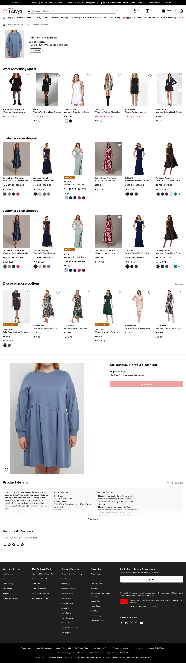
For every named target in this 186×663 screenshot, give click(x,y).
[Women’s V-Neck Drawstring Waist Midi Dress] (77, 306)
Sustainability (96, 616)
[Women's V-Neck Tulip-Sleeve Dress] (108, 306)
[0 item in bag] (181, 11)
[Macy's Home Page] (12, 11)
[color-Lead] (44, 194)
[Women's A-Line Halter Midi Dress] (16, 159)
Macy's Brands (67, 593)
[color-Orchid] (79, 197)
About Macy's (96, 574)
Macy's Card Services (40, 593)
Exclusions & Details (138, 606)
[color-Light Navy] (35, 194)
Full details (36, 50)
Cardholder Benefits (40, 579)
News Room (95, 606)
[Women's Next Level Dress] (77, 89)
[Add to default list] (27, 75)
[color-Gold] (9, 194)
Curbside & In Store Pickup (71, 574)
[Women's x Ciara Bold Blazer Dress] (47, 89)
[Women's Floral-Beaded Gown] (47, 159)
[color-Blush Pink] (40, 194)
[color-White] (66, 121)
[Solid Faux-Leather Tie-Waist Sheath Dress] (16, 306)
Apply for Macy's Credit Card (43, 574)
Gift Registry (66, 633)
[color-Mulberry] (136, 194)
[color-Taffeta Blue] (5, 194)
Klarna (5, 579)
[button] (47, 418)
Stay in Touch (66, 608)
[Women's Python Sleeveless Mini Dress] (108, 89)
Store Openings (67, 618)
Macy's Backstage (68, 589)
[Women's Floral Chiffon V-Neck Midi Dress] (47, 306)
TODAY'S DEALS (18, 3)
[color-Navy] (127, 194)
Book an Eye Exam (68, 623)
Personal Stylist (67, 603)
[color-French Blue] (48, 194)
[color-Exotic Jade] (175, 194)
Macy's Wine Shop (68, 598)
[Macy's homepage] (4, 25)
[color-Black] (75, 197)
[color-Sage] (66, 197)
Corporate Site (96, 584)
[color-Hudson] (13, 194)
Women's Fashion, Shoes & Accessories (23, 25)
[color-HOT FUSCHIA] (18, 194)
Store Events (66, 613)
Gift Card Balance (39, 589)
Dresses (45, 25)
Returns (6, 593)
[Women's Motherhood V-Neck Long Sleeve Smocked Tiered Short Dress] (16, 89)
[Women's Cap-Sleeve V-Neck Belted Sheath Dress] (139, 306)
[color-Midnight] (70, 121)
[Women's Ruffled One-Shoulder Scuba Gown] (77, 159)
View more (93, 519)
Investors (94, 589)
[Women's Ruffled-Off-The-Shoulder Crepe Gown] (139, 159)
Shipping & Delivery (10, 598)
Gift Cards (36, 584)
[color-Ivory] (171, 194)
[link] (16, 113)
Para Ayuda (7, 589)
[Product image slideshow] (47, 418)
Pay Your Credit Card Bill (41, 598)
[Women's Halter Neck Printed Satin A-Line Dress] (108, 159)
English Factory (37, 41)
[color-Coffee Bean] (9, 345)
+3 (87, 198)
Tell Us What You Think (70, 628)
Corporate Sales (97, 579)
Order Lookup (8, 584)
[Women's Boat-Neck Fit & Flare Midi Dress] (169, 159)
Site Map (94, 611)
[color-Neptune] (166, 194)
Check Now (152, 606)
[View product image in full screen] (6, 469)
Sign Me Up (151, 579)
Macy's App (65, 584)
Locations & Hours (68, 579)
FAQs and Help (8, 574)
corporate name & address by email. (135, 657)
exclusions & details (123, 499)
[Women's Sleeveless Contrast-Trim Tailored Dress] (139, 89)
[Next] (180, 90)
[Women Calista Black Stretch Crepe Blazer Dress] (169, 89)
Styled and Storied (98, 621)
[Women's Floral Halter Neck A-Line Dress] (169, 306)
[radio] (66, 121)
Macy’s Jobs (95, 601)
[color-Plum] (83, 197)
